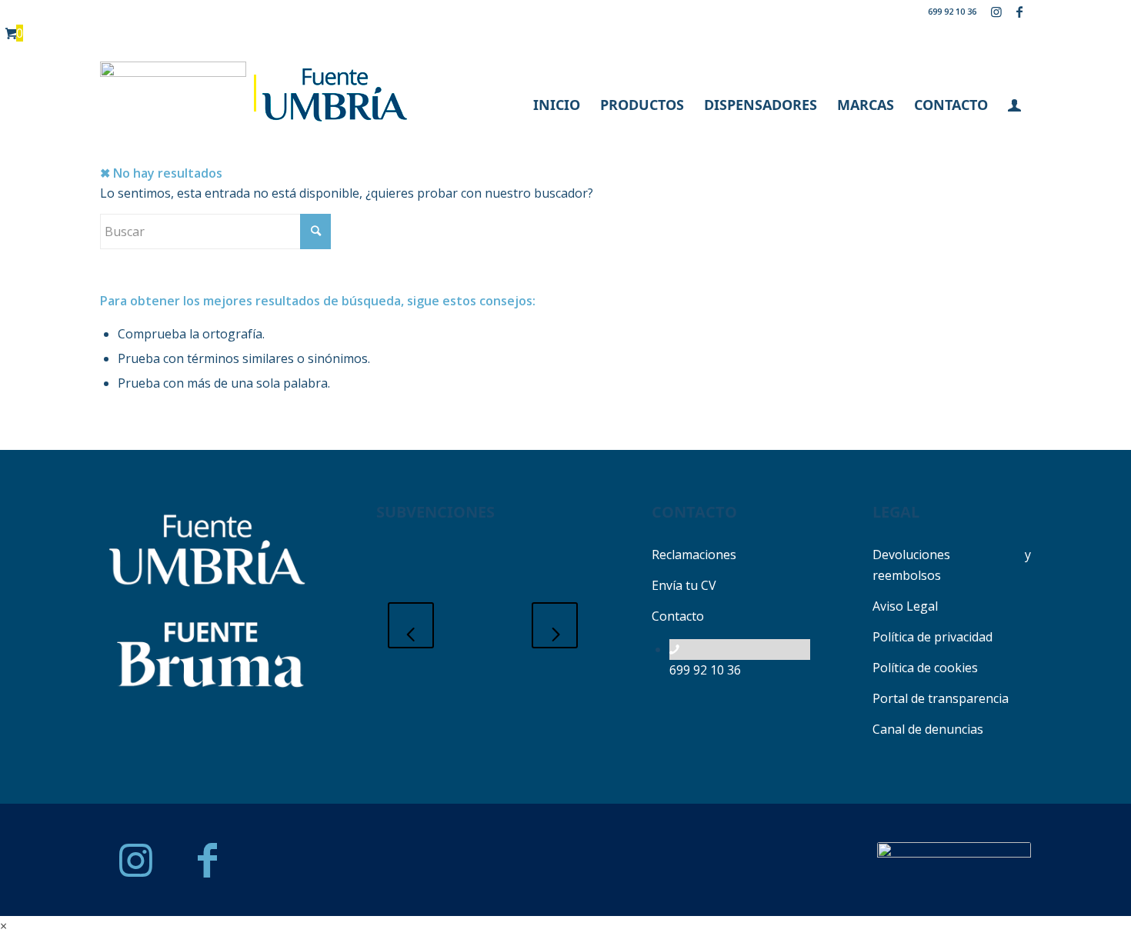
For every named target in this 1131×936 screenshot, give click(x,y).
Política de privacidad (932, 636)
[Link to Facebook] (1019, 11)
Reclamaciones (694, 554)
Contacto (678, 616)
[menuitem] (556, 104)
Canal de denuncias (927, 729)
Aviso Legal (905, 606)
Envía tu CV (684, 585)
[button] (3, 926)
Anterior (411, 625)
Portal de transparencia (940, 698)
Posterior (555, 625)
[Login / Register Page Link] (1014, 104)
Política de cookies (925, 667)
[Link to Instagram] (996, 11)
